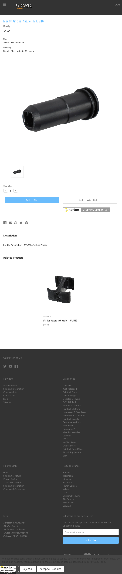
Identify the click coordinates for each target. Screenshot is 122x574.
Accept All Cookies (50, 569)
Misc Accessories (71, 432)
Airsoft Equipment (72, 452)
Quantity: (7, 186)
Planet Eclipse (70, 485)
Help (5, 472)
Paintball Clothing (71, 408)
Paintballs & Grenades (74, 415)
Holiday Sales (69, 442)
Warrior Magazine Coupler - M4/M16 (60, 320)
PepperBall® (69, 429)
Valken (66, 489)
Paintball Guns (70, 392)
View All (67, 505)
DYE (65, 492)
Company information (14, 489)
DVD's (66, 439)
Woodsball (68, 425)
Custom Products (71, 495)
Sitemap (7, 402)
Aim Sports (68, 499)
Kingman (67, 479)
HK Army (67, 482)
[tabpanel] (61, 296)
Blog (5, 398)
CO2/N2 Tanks (70, 402)
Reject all (28, 569)
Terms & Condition (12, 482)
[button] (8, 569)
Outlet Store (69, 445)
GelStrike (67, 385)
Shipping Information (13, 388)
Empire (66, 472)
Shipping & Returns (13, 475)
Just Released (70, 388)
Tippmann (68, 475)
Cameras (67, 435)
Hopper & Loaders (72, 405)
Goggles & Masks (71, 398)
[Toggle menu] (4, 4)
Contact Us (9, 395)
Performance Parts (72, 422)
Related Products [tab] (13, 257)
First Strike (68, 502)
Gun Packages (70, 395)
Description (10, 235)
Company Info (10, 392)
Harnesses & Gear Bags (74, 412)
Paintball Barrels (71, 418)
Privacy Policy (10, 385)
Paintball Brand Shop (73, 449)
